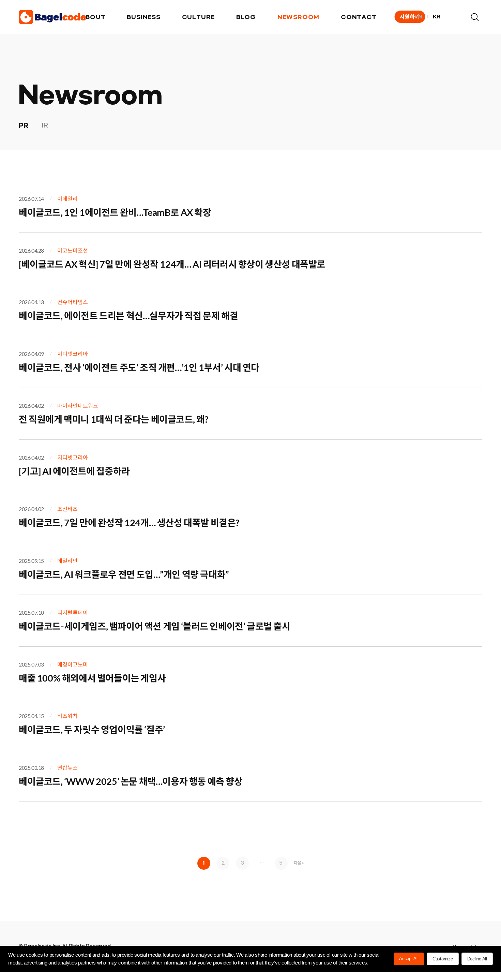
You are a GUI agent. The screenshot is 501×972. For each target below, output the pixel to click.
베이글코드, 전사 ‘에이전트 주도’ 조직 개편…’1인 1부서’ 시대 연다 (139, 367)
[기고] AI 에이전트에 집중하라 (74, 471)
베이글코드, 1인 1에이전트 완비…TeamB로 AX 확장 (115, 212)
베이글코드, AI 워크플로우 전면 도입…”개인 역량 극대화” (124, 574)
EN (418, 17)
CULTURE (198, 17)
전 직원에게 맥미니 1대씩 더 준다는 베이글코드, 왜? (113, 419)
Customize (442, 958)
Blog (246, 17)
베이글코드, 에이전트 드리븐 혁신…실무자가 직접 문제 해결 (128, 315)
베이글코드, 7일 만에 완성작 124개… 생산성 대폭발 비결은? (129, 522)
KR (437, 17)
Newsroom (298, 17)
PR (23, 125)
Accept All (409, 958)
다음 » (299, 862)
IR (45, 125)
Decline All (477, 958)
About (93, 17)
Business (143, 17)
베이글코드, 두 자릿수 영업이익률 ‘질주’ (92, 729)
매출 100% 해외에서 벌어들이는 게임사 (92, 678)
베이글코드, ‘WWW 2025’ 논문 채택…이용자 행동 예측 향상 (131, 781)
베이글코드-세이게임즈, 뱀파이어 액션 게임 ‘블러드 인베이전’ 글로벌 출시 (154, 626)
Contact (359, 17)
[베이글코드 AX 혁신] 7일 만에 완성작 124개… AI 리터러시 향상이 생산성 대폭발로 (172, 264)
